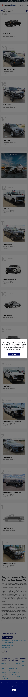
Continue (14, 354)
